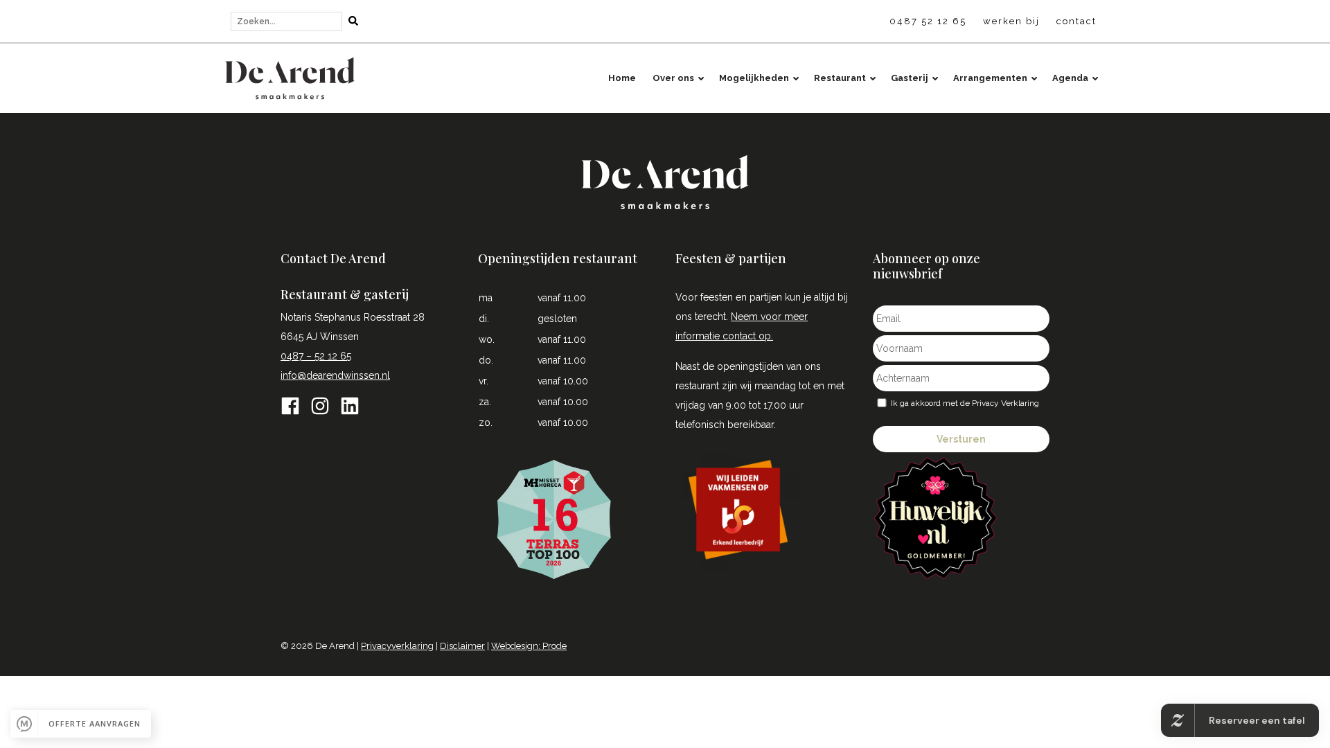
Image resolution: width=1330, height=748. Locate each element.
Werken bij (1011, 21)
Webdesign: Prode (529, 646)
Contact (1076, 21)
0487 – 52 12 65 (316, 356)
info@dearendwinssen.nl (335, 375)
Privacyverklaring (397, 646)
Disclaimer (462, 646)
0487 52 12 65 (927, 21)
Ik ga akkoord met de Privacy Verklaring (965, 403)
